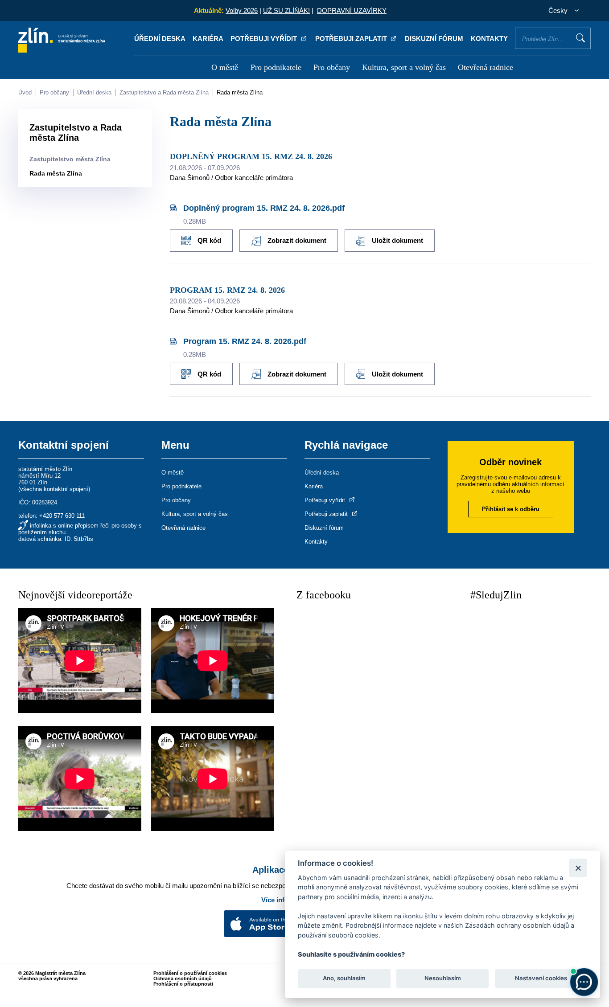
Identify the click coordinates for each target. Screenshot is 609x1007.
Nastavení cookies (541, 978)
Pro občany (331, 67)
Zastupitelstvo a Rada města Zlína (164, 92)
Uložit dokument (397, 240)
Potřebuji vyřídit (264, 38)
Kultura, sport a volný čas (404, 67)
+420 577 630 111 (62, 515)
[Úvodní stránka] (61, 50)
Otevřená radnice (485, 67)
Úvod (25, 92)
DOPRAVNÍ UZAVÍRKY (352, 10)
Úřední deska (159, 38)
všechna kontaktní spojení (54, 489)
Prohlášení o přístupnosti (183, 984)
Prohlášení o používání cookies (190, 973)
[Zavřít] (578, 868)
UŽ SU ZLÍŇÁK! (286, 10)
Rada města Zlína (240, 92)
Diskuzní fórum (434, 38)
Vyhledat (580, 38)
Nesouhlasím (442, 978)
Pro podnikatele (276, 67)
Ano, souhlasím (344, 978)
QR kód (209, 240)
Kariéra (208, 38)
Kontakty (489, 38)
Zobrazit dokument (296, 240)
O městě (224, 67)
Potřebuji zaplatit (352, 38)
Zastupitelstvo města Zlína (70, 159)
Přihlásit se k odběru (510, 509)
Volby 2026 (242, 10)
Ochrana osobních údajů (182, 978)
